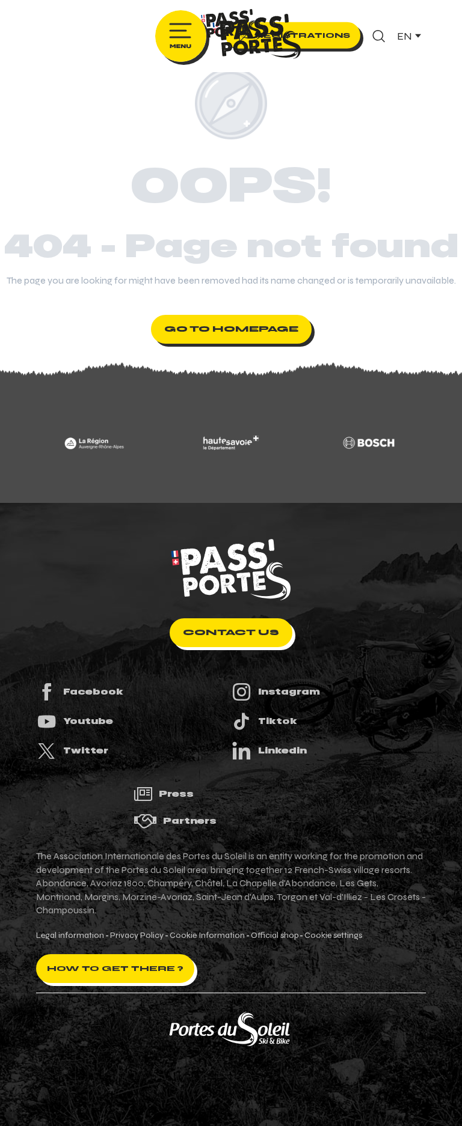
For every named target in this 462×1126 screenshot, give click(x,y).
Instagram (289, 691)
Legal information (70, 935)
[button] (378, 36)
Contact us (231, 632)
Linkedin (282, 750)
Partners (190, 821)
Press (176, 794)
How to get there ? (115, 968)
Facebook (93, 691)
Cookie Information (207, 935)
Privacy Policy (137, 935)
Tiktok (277, 721)
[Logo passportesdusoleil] (231, 569)
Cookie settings (333, 935)
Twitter (85, 750)
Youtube (88, 721)
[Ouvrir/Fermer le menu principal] (180, 36)
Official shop (274, 935)
